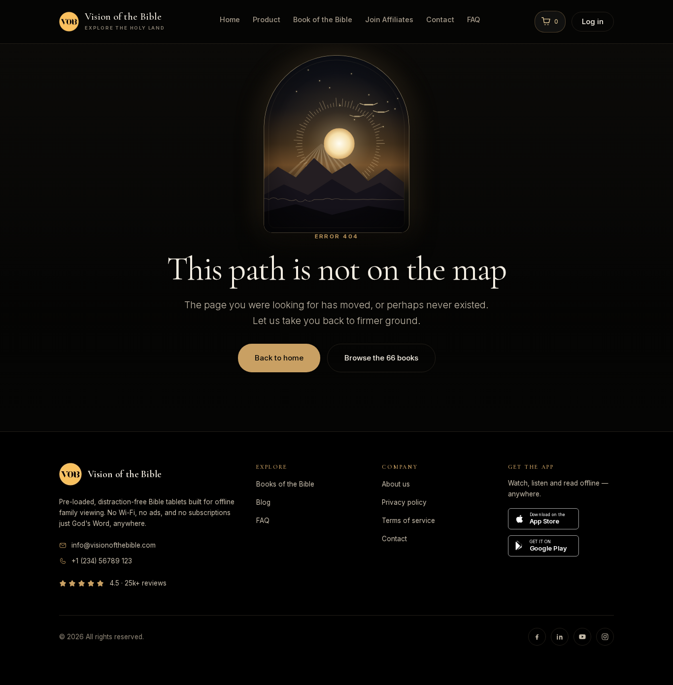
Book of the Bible (322, 19)
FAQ (473, 19)
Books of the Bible (285, 484)
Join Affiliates (389, 19)
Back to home (279, 357)
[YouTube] (582, 637)
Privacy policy (404, 502)
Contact (440, 19)
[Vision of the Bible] (70, 474)
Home (230, 19)
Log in (593, 21)
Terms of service (408, 520)
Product (266, 19)
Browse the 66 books (381, 357)
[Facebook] (537, 637)
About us (396, 484)
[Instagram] (605, 637)
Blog (263, 502)
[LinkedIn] (560, 637)
